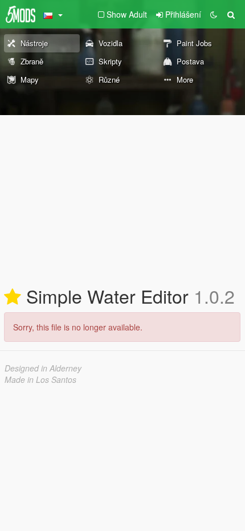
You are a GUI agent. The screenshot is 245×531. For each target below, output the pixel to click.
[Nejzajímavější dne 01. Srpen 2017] (12, 297)
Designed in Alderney (43, 368)
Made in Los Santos (40, 379)
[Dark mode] (214, 14)
